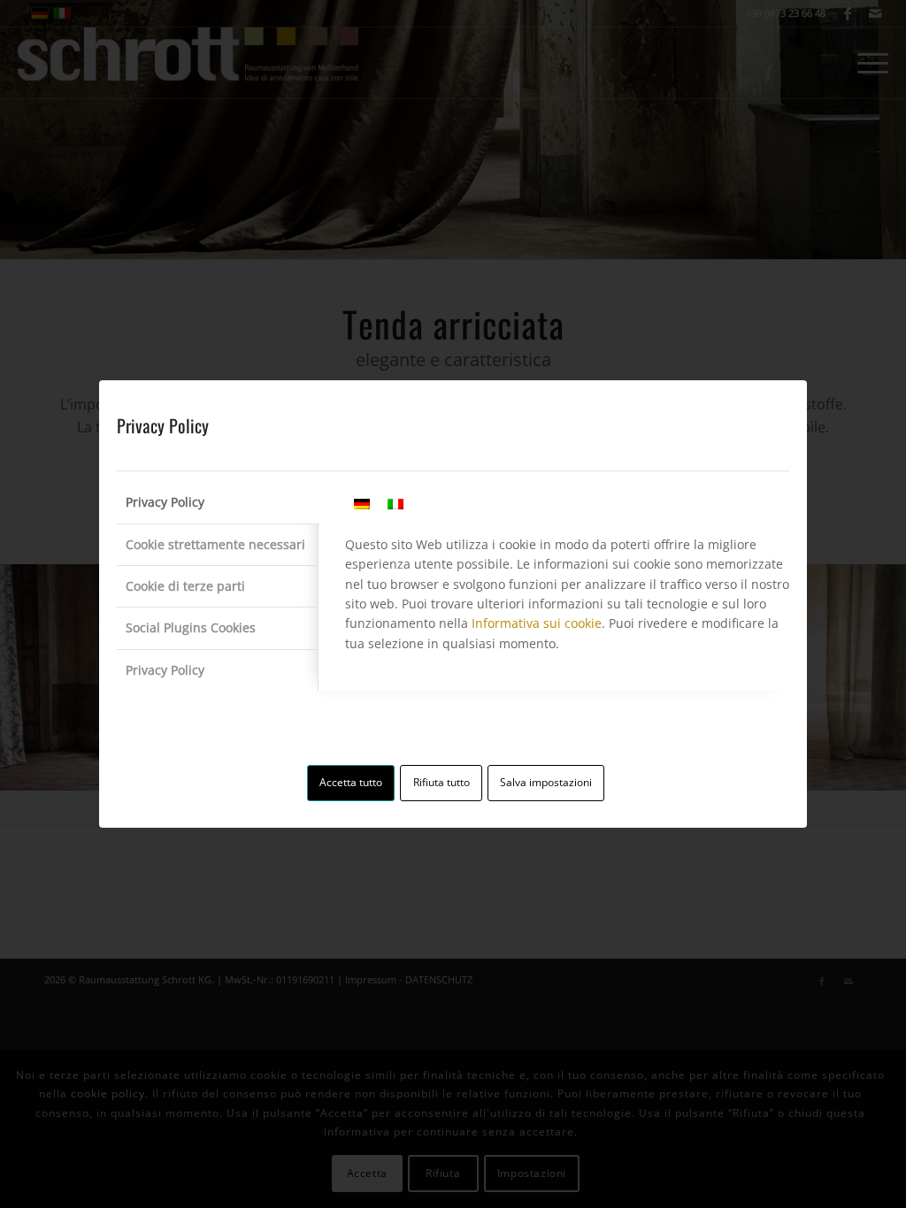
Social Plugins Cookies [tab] (191, 627)
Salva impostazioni (546, 782)
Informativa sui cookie (537, 623)
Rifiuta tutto (441, 782)
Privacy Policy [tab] (165, 501)
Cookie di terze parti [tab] (185, 585)
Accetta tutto (350, 782)
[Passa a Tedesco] (362, 504)
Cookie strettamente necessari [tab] (215, 544)
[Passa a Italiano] (395, 504)
